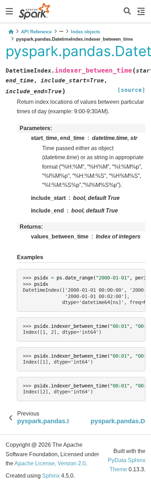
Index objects (85, 31)
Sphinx (51, 476)
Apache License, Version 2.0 (50, 463)
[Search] (127, 11)
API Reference (36, 31)
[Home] (10, 31)
